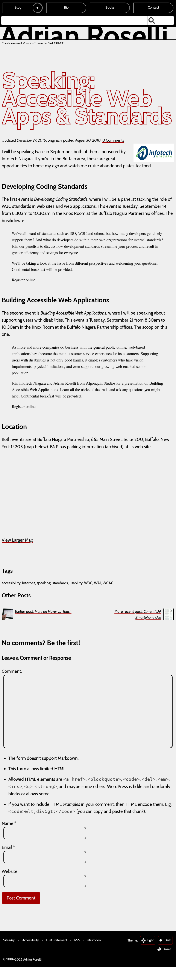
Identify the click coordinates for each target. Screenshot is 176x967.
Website (9, 871)
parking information (85, 446)
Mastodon (94, 940)
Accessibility (30, 940)
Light (150, 940)
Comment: (12, 671)
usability (76, 583)
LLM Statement (56, 940)
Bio (66, 7)
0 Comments (113, 140)
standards (60, 583)
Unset (167, 949)
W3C (88, 583)
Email (8, 847)
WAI (97, 583)
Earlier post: (43, 611)
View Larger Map (17, 540)
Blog (18, 7)
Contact (153, 7)
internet (28, 583)
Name (9, 823)
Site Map (9, 940)
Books (109, 7)
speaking (44, 583)
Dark (167, 940)
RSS (77, 940)
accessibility (11, 583)
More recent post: (137, 614)
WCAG (108, 583)
